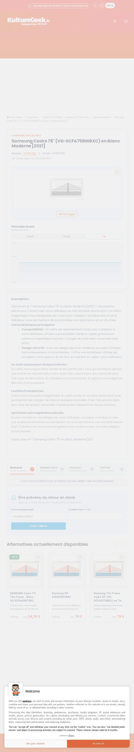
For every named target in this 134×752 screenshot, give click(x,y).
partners (27, 701)
